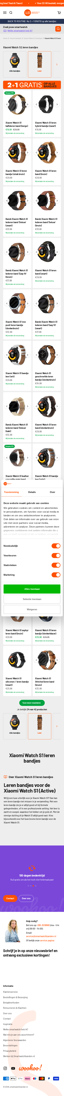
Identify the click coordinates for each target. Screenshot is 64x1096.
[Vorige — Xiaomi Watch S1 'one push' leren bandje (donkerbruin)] (6, 303)
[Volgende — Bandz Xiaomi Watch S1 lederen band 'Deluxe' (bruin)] (57, 200)
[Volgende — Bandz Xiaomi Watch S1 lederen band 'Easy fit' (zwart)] (57, 303)
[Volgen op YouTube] (13, 1068)
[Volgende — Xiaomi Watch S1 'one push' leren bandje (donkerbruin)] (27, 303)
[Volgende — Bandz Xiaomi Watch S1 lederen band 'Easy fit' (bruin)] (27, 252)
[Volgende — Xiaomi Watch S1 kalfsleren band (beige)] (27, 104)
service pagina (47, 940)
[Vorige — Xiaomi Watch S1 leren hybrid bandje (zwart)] (36, 104)
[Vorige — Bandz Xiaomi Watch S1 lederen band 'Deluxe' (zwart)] (6, 200)
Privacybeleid (9, 1051)
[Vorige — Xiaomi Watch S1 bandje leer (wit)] (6, 354)
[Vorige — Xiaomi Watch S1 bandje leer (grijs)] (36, 457)
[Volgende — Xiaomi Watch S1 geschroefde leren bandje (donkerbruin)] (57, 354)
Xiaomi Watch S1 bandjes (33, 38)
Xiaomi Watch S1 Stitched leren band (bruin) (44, 681)
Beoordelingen (10, 1045)
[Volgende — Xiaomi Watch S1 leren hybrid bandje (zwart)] (57, 104)
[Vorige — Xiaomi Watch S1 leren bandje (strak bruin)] (6, 152)
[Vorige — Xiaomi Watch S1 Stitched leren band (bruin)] (36, 660)
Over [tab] (52, 492)
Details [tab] (32, 492)
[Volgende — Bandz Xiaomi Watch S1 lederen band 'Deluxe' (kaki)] (27, 406)
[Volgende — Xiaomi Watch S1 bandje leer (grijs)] (57, 457)
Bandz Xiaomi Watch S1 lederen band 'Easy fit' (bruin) (17, 273)
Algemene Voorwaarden (14, 1040)
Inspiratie (7, 1024)
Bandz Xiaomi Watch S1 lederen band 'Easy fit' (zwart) (46, 325)
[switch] (56, 555)
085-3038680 (43, 925)
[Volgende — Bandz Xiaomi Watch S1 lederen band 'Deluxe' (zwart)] (27, 200)
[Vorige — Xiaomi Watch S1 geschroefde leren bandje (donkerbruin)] (36, 354)
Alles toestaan (32, 589)
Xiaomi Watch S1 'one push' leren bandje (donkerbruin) (16, 325)
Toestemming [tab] (11, 492)
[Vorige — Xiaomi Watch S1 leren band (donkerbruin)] (36, 406)
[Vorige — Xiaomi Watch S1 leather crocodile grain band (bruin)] (6, 457)
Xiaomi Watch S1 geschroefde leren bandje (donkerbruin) (45, 376)
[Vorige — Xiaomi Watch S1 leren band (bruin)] (36, 152)
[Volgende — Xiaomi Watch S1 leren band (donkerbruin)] (57, 406)
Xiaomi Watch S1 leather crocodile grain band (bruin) (17, 479)
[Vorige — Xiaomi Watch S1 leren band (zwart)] (36, 252)
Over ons (26, 898)
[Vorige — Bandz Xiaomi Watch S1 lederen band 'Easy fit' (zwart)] (36, 303)
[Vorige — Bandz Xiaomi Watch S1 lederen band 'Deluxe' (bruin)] (36, 200)
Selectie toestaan (32, 599)
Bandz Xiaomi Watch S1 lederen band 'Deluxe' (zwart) (17, 222)
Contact (10, 898)
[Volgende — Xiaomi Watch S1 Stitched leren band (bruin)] (57, 660)
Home (5, 38)
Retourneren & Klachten (14, 1008)
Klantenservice (10, 992)
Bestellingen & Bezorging (15, 997)
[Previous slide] (7, 64)
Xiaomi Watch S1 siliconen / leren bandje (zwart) (17, 681)
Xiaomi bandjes (15, 38)
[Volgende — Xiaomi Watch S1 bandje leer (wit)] (27, 354)
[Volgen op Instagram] (5, 1068)
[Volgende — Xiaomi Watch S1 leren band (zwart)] (57, 252)
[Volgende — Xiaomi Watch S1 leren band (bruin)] (57, 152)
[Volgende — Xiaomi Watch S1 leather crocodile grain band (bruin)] (27, 457)
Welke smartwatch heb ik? (19, 30)
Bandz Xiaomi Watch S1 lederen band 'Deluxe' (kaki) (17, 427)
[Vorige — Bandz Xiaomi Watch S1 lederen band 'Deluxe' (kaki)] (6, 406)
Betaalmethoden (11, 1002)
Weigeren (32, 609)
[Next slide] (57, 64)
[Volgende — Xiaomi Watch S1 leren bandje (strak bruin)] (27, 152)
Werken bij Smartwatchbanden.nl (19, 1056)
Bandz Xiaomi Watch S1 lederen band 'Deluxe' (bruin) (46, 222)
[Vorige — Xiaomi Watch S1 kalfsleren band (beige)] (6, 104)
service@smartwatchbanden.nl (41, 936)
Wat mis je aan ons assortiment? (18, 1034)
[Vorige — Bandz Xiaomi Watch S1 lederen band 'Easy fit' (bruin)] (6, 252)
